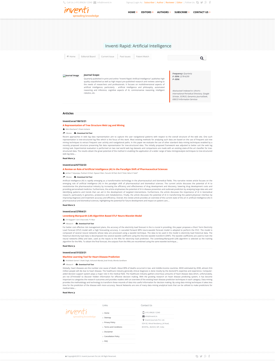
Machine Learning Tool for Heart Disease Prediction (91, 256)
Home (133, 12)
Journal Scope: (92, 74)
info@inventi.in (104, 2)
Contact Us (202, 12)
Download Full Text (84, 133)
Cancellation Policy (111, 336)
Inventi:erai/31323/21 (74, 252)
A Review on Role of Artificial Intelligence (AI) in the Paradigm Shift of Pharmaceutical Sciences (115, 169)
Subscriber (149, 2)
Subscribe (182, 12)
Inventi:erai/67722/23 (74, 165)
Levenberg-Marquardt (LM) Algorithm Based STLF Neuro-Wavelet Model (102, 215)
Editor (179, 2)
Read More (68, 158)
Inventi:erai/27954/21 (74, 211)
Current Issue (107, 56)
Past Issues (125, 56)
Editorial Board (88, 56)
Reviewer (170, 2)
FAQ (106, 341)
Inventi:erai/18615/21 (74, 121)
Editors (147, 12)
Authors (164, 12)
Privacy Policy (109, 322)
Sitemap (107, 317)
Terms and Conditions (113, 327)
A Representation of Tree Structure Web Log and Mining (93, 125)
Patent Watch (142, 56)
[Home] (80, 318)
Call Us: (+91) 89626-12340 (79, 2)
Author (160, 2)
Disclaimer (108, 332)
